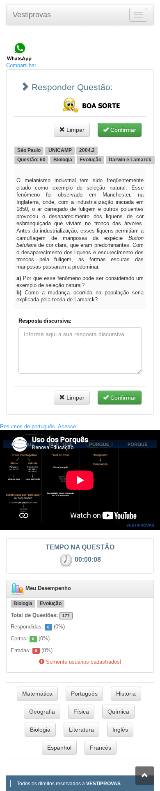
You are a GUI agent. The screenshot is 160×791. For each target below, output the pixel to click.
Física (81, 711)
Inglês (120, 729)
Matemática (37, 693)
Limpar (75, 130)
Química (118, 711)
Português (84, 693)
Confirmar (122, 130)
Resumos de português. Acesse (38, 426)
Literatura (81, 729)
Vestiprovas (32, 15)
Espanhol (59, 747)
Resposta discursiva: (44, 321)
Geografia (42, 711)
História (126, 693)
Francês (100, 747)
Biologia (40, 729)
